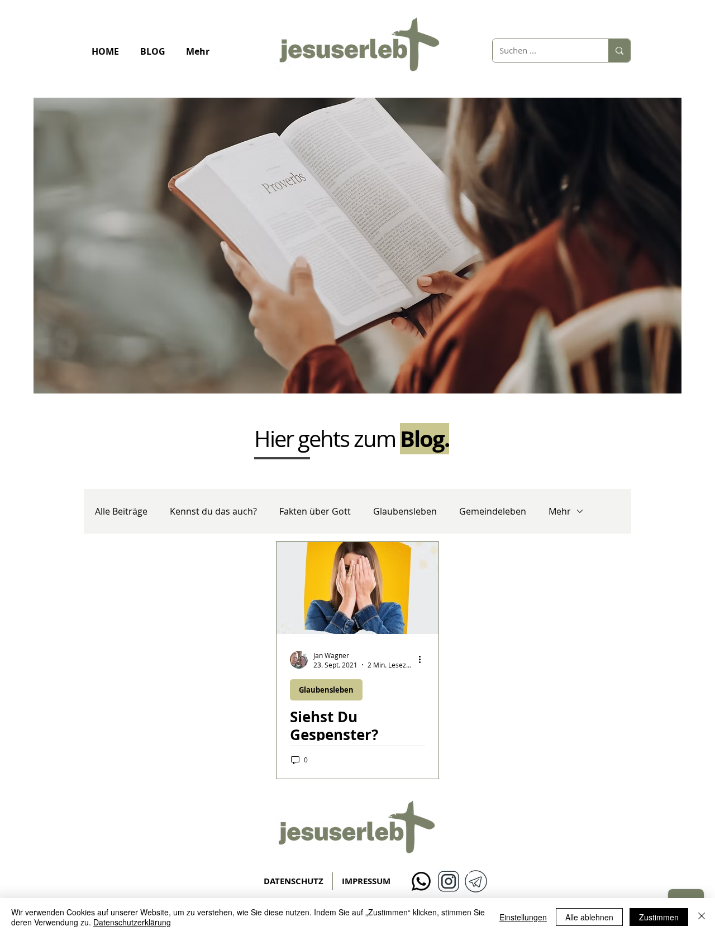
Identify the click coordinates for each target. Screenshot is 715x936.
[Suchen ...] (619, 50)
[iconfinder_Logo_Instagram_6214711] (448, 881)
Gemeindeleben (492, 511)
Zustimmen (659, 917)
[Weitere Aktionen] (423, 659)
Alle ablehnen (589, 917)
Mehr (560, 511)
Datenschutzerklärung (132, 922)
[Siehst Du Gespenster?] (357, 588)
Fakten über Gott (315, 511)
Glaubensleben (405, 511)
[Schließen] (701, 917)
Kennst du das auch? (213, 511)
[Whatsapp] (421, 881)
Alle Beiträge (121, 511)
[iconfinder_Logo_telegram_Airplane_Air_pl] (476, 881)
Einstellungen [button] (523, 917)
